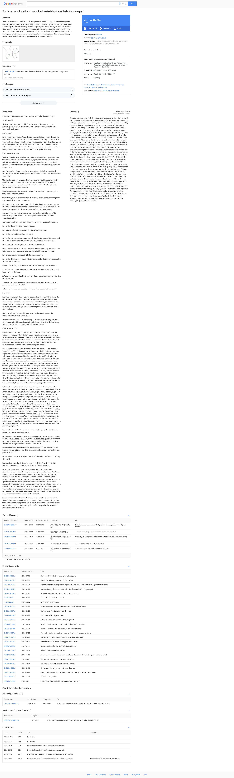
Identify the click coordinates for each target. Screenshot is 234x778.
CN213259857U (9, 633)
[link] (38, 72)
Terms (125, 775)
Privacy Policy (135, 775)
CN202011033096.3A (11, 703)
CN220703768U (9, 646)
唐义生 (103, 38)
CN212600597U (9, 611)
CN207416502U (9, 672)
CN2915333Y (8, 598)
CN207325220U (9, 525)
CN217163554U (9, 659)
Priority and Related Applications (95, 87)
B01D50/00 (10, 71)
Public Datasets (114, 775)
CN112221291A (9, 589)
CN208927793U (9, 650)
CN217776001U (9, 655)
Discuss (116, 90)
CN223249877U (9, 664)
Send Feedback (100, 775)
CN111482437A (9, 543)
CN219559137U (9, 681)
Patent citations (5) (94, 85)
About (89, 775)
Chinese (99, 34)
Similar (119, 28)
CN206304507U (9, 580)
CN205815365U (9, 677)
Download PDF (92, 28)
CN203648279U (9, 607)
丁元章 (98, 38)
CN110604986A (9, 537)
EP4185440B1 (9, 602)
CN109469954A (9, 532)
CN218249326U (9, 668)
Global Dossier (107, 90)
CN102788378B (9, 628)
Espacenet (97, 90)
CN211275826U (9, 637)
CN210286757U (9, 593)
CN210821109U (9, 624)
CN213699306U (9, 548)
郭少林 (92, 38)
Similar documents (117, 85)
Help (145, 775)
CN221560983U (9, 642)
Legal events (105, 85)
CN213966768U (9, 615)
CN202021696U (9, 585)
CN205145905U (9, 620)
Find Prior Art (107, 28)
